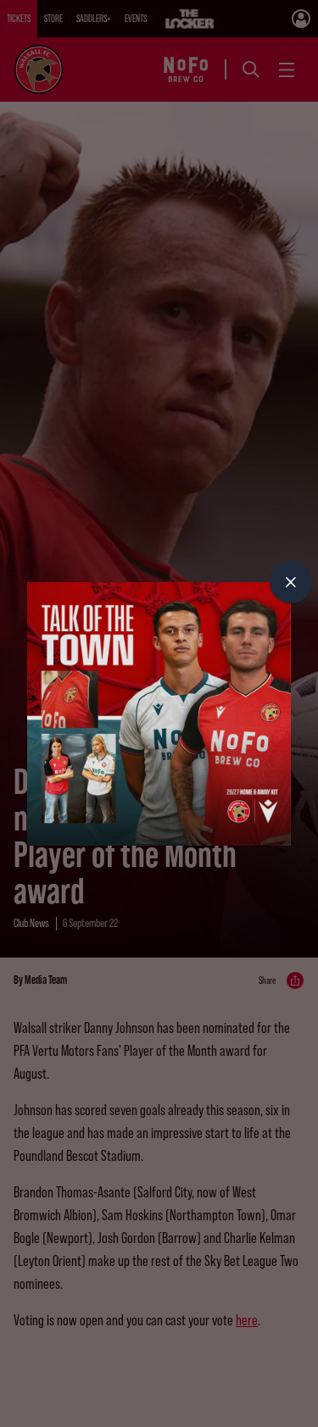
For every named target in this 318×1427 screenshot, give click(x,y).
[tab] (291, 582)
